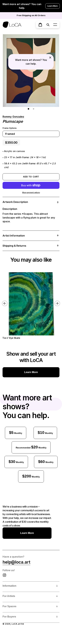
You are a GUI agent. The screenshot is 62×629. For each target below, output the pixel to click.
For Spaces (9, 606)
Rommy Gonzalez (13, 116)
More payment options (31, 192)
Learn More (52, 6)
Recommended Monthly (31, 447)
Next (57, 301)
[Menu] (55, 24)
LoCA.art (16, 624)
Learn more (31, 372)
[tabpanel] (31, 70)
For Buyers (9, 616)
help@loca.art (16, 562)
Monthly (15, 432)
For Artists (9, 596)
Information (9, 585)
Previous (2, 301)
